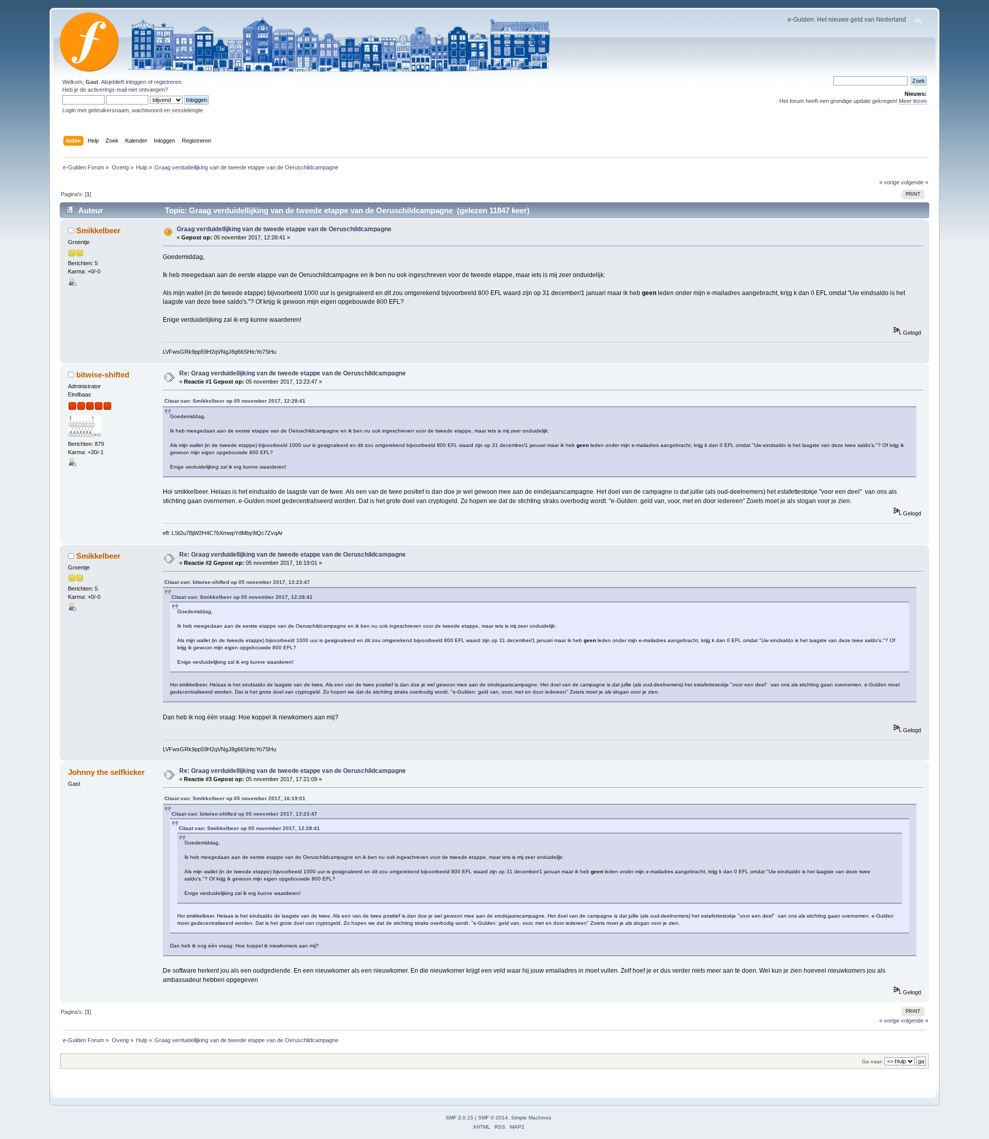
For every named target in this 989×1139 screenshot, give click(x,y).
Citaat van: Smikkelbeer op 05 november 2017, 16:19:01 (234, 798)
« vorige (889, 182)
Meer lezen (913, 101)
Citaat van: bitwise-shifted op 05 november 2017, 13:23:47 (237, 582)
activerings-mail (107, 90)
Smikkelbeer (98, 230)
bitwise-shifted (102, 374)
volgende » (914, 182)
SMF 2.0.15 (459, 1117)
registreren (167, 82)
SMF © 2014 (493, 1117)
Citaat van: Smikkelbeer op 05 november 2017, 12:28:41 (234, 401)
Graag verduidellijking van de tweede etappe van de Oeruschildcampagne (284, 229)
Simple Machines (531, 1117)
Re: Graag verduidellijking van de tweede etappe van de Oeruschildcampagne (292, 373)
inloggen (136, 82)
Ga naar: (872, 1061)
